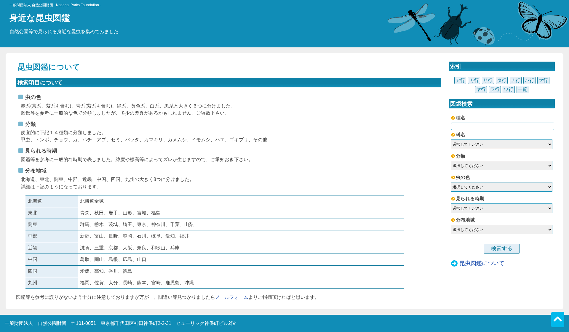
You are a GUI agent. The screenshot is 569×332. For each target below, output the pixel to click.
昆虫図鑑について (481, 263)
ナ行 (515, 80)
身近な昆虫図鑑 (39, 18)
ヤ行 (481, 89)
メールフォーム (231, 297)
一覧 (522, 89)
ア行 (460, 80)
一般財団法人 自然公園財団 (55, 5)
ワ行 (508, 89)
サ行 (488, 80)
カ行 (474, 80)
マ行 (543, 80)
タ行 (501, 80)
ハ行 (529, 80)
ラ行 (495, 89)
